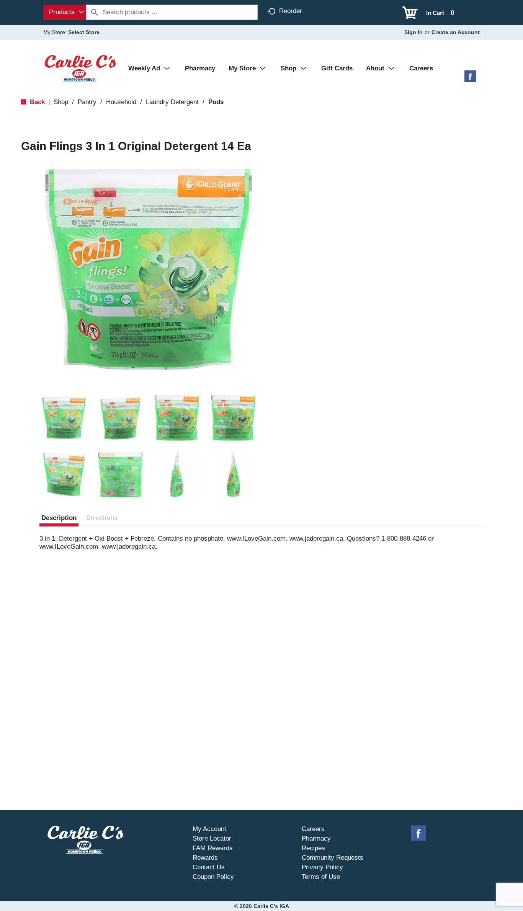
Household (121, 102)
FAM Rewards (213, 848)
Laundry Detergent (172, 102)
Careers (313, 829)
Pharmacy (316, 838)
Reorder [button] (290, 11)
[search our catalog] (94, 12)
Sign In (413, 32)
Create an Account (455, 32)
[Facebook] (470, 79)
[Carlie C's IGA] (80, 68)
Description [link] (59, 518)
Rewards (205, 857)
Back (36, 102)
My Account (209, 829)
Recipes (313, 848)
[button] (63, 418)
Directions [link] (102, 518)
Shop (61, 102)
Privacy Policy (322, 867)
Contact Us (209, 867)
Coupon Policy (213, 876)
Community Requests (332, 857)
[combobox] (64, 12)
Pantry (87, 102)
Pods (216, 102)
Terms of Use (321, 876)
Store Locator (212, 838)
